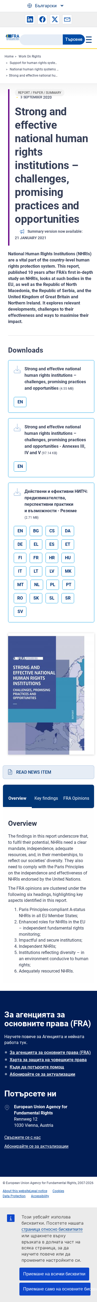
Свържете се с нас (22, 1137)
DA (68, 530)
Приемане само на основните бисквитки (57, 1289)
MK (68, 571)
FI (20, 557)
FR (36, 557)
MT (20, 584)
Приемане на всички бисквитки (54, 1274)
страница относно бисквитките (52, 1229)
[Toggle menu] (88, 39)
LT (36, 571)
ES (51, 544)
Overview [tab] (17, 798)
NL (37, 584)
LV (52, 571)
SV (20, 611)
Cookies (58, 1191)
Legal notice (38, 1191)
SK (36, 598)
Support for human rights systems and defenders (45, 63)
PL (52, 584)
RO (20, 598)
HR (52, 557)
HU (68, 557)
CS (52, 530)
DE (20, 544)
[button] (30, 19)
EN (20, 401)
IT (20, 571)
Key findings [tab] (46, 798)
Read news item (33, 772)
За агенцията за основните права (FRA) (50, 1052)
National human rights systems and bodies (41, 69)
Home (9, 56)
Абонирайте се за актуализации (42, 1074)
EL (36, 544)
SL (51, 598)
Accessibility (40, 1196)
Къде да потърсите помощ (37, 1067)
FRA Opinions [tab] (76, 798)
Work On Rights (30, 56)
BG (36, 530)
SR (68, 598)
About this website (16, 1191)
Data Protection (14, 1196)
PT (68, 584)
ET (67, 544)
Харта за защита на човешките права (48, 1059)
